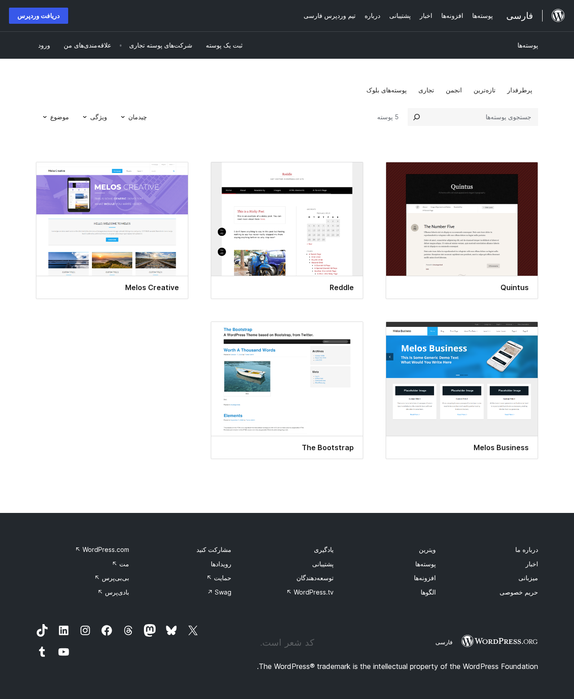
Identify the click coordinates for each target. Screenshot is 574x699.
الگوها (428, 592)
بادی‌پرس (113, 592)
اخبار (532, 564)
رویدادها (221, 564)
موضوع (59, 117)
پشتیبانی (323, 564)
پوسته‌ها (527, 45)
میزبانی (528, 578)
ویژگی (98, 117)
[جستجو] (417, 117)
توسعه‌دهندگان (315, 578)
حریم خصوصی (519, 592)
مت (120, 564)
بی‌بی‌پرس (111, 578)
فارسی (443, 642)
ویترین (427, 549)
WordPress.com (102, 549)
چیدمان (137, 117)
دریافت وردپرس (38, 15)
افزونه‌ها (425, 578)
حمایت (218, 578)
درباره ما (526, 549)
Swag (219, 592)
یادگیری (324, 549)
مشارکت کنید (213, 549)
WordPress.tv (310, 592)
